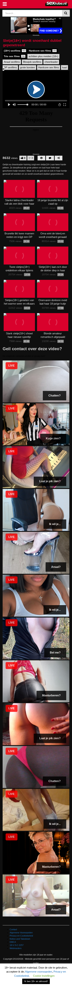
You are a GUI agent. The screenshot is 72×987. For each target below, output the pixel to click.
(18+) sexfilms (15, 50)
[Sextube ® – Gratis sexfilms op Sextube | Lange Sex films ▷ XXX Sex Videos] (56, 3)
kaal (64, 67)
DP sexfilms (10, 67)
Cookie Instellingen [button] (44, 975)
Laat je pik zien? (50, 481)
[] (66, 13)
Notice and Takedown (20, 939)
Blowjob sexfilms (32, 61)
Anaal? (56, 566)
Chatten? (54, 395)
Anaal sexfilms (12, 61)
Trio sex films (14, 56)
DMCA (13, 942)
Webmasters (15, 948)
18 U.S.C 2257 (17, 945)
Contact (13, 929)
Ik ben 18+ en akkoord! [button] (36, 981)
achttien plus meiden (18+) (43, 56)
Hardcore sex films (42, 50)
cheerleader (51, 61)
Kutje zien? (53, 438)
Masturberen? (51, 695)
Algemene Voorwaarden (21, 932)
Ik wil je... (55, 524)
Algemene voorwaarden (38, 971)
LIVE (11, 365)
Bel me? (55, 652)
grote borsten (27, 67)
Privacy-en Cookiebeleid (21, 936)
